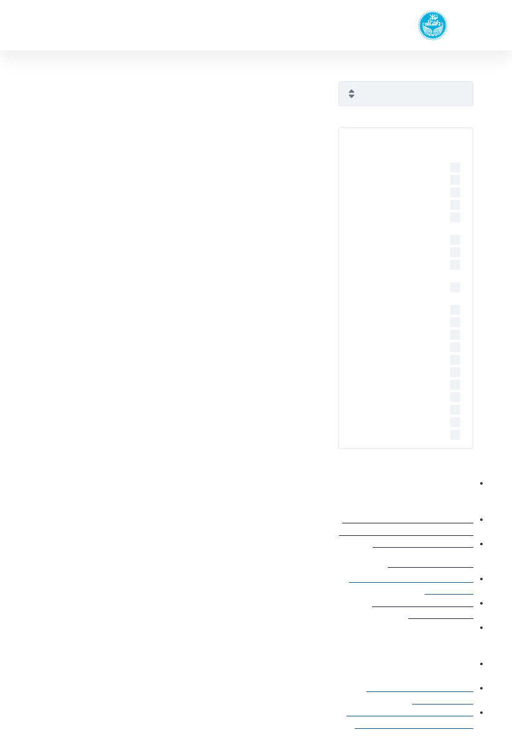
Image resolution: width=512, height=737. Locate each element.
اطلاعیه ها (238, 190)
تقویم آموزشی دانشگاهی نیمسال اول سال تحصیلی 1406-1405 (172, 607)
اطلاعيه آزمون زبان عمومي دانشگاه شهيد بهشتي (196, 115)
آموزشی (143, 576)
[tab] (406, 141)
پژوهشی (142, 459)
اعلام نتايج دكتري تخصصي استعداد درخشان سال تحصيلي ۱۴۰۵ (168, 491)
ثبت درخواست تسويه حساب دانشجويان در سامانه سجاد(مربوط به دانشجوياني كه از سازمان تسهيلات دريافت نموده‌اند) (169, 368)
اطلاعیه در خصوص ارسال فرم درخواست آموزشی (406, 619)
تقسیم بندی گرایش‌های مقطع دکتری (413, 551)
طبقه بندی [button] (441, 140)
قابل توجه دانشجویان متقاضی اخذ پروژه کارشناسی (192, 724)
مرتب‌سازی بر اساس (436, 72)
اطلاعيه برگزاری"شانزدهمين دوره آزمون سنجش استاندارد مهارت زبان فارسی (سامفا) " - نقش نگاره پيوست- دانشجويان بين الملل (167, 239)
